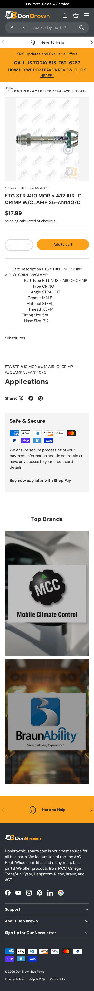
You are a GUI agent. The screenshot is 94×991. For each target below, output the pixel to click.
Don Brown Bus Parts (30, 972)
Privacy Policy (14, 979)
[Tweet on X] (21, 398)
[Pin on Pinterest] (40, 398)
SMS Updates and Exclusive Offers (47, 53)
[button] (75, 15)
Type (36, 286)
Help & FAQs (37, 979)
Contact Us (58, 979)
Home (9, 88)
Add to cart (63, 244)
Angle (36, 292)
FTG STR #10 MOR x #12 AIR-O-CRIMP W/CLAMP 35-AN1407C (46, 91)
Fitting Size (31, 315)
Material (34, 303)
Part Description (26, 269)
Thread (34, 309)
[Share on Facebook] (31, 398)
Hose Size (32, 320)
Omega (10, 188)
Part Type (32, 280)
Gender (34, 297)
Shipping (11, 221)
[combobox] (47, 27)
